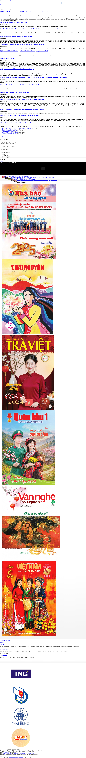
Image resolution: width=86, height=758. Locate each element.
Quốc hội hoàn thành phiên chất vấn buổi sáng (9, 130)
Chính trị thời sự (18, 2)
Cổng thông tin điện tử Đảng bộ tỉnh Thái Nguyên (9, 142)
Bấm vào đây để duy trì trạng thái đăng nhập (16, 757)
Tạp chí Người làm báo (4, 149)
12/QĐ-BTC (2, 661)
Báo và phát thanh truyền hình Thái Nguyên (8, 146)
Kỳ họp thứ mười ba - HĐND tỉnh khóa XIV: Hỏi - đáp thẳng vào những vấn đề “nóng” (22, 99)
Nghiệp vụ (39, 2)
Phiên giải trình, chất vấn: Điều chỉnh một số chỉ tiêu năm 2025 (16, 36)
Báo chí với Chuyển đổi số (45, 2)
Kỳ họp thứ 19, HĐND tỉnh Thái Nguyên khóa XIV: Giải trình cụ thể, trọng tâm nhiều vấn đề (24, 51)
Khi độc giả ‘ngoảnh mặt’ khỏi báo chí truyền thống (13, 22)
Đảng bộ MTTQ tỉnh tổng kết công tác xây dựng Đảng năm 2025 (24, 179)
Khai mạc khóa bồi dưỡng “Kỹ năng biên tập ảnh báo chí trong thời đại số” (17, 176)
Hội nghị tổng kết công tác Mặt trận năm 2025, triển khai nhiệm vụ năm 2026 (23, 178)
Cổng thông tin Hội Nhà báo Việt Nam (7, 150)
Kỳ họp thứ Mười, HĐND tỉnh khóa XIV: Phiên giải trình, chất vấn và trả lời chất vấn (22, 109)
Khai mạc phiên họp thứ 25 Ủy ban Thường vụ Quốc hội (14, 92)
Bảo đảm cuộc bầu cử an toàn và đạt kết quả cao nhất (10, 129)
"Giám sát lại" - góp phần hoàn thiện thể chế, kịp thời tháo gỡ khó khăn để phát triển (22, 44)
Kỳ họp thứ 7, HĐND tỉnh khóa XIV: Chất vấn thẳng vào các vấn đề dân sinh (19, 115)
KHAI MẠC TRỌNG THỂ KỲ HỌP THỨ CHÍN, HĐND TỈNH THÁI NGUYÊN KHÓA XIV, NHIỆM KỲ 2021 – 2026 (37, 180)
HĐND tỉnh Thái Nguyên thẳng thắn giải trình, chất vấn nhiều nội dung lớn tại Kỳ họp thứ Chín (24, 11)
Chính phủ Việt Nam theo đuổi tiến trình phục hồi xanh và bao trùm (17, 122)
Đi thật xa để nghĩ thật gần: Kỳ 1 (8, 58)
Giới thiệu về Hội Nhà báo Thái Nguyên (9, 2)
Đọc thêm (1, 642)
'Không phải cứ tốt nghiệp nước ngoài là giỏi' (9, 133)
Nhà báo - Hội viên (34, 2)
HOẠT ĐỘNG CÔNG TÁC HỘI (26, 2)
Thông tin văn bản (5, 640)
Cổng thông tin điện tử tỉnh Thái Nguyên (7, 143)
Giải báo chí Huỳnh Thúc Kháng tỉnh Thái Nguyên (73, 2)
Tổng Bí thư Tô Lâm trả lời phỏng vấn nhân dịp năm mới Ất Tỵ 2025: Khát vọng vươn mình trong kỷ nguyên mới (29, 28)
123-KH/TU (2, 644)
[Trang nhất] (1, 3)
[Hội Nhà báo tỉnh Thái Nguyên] (5, 0)
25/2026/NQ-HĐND (4, 649)
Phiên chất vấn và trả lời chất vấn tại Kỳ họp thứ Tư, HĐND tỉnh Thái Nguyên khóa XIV (16, 128)
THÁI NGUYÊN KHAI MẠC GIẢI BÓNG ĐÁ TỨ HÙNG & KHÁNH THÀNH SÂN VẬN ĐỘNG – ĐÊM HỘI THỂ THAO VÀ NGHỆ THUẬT (32, 177)
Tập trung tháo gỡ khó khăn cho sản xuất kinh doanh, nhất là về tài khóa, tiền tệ (20, 84)
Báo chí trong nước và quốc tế (56, 2)
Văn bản (63, 2)
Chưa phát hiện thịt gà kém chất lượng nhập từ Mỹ (10, 132)
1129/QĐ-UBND (3, 655)
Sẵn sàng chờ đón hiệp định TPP (7, 131)
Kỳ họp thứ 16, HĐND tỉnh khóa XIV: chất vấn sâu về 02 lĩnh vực (17, 69)
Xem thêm (2, 161)
